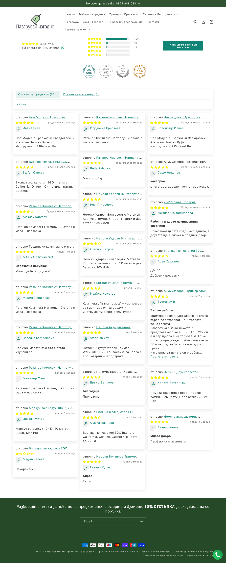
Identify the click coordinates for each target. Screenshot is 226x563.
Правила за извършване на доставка (163, 555)
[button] (160, 14)
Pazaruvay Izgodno (55, 551)
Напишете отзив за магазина (183, 46)
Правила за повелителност (156, 551)
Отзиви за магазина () (81, 94)
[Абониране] (142, 521)
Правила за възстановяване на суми (118, 551)
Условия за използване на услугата (193, 551)
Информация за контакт (200, 555)
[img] (43, 44)
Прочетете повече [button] (164, 356)
